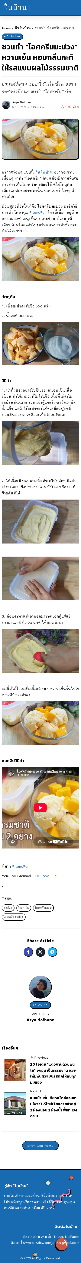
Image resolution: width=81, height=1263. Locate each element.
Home (6, 28)
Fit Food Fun (46, 876)
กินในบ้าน (23, 28)
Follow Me (40, 1005)
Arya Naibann (21, 102)
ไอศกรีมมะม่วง (14, 917)
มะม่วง (8, 908)
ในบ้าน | (17, 7)
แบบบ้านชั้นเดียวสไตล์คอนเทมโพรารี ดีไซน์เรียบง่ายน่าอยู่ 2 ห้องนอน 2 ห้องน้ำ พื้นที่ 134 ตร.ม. (53, 1107)
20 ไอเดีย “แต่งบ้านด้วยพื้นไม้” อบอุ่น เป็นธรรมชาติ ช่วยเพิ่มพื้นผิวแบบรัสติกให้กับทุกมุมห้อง (53, 1073)
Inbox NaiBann (66, 1236)
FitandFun (38, 212)
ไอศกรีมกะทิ (43, 908)
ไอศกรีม (23, 908)
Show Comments (40, 1145)
